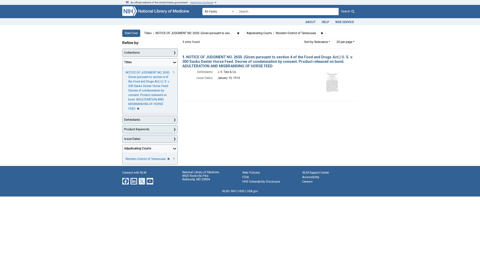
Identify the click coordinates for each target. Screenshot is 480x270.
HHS (241, 191)
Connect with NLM (134, 172)
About (310, 22)
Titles (128, 62)
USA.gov (252, 191)
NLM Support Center (315, 172)
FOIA (245, 177)
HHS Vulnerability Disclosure (261, 181)
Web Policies (251, 172)
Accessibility (310, 177)
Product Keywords (136, 129)
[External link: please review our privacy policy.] (125, 181)
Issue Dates (132, 139)
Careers (307, 181)
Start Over (131, 33)
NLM (225, 191)
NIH (233, 191)
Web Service (344, 22)
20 (344, 42)
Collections (132, 52)
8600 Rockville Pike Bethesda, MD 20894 (196, 177)
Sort (316, 42)
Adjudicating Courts (137, 148)
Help (325, 22)
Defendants (132, 120)
